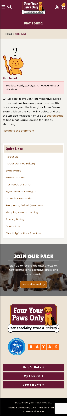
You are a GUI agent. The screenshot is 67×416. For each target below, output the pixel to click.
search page (55, 115)
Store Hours (13, 170)
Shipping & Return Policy (22, 212)
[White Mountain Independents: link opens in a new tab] (16, 346)
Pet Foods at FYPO (18, 184)
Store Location (15, 177)
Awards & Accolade (18, 198)
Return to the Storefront (18, 130)
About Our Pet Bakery (20, 163)
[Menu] (4, 8)
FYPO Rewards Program (22, 191)
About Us (12, 156)
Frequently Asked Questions (24, 205)
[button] (63, 8)
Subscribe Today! (33, 284)
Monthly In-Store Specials (23, 233)
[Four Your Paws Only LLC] (33, 318)
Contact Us (13, 226)
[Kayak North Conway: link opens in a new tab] (43, 347)
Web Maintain (39, 407)
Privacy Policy (15, 219)
